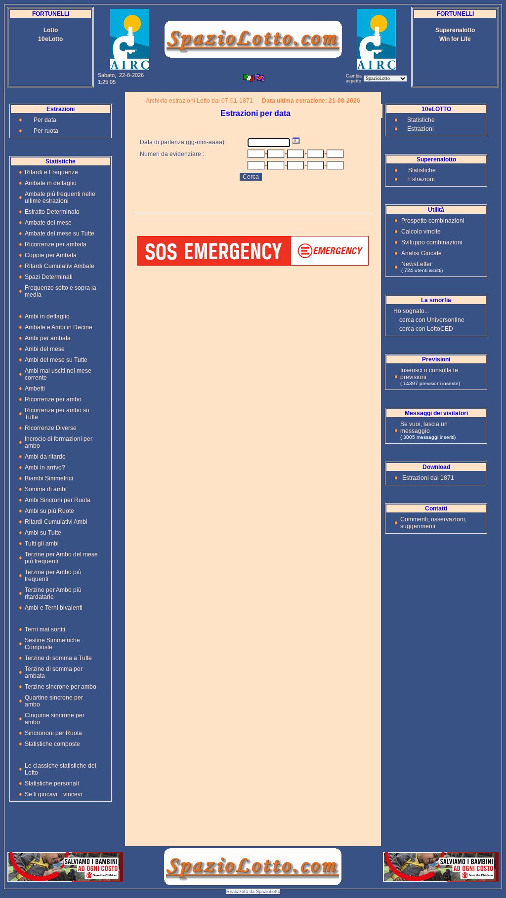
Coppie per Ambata (51, 255)
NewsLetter (416, 264)
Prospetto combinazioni (432, 220)
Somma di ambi (46, 489)
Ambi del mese (45, 349)
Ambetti (35, 388)
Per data (45, 120)
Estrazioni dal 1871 (428, 477)
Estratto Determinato (52, 211)
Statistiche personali (52, 783)
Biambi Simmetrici (49, 478)
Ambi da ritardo (45, 456)
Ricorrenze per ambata (55, 244)
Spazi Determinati (49, 276)
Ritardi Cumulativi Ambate (59, 266)
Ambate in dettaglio (51, 183)
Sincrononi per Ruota (53, 733)
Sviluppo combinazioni (432, 242)
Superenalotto (455, 30)
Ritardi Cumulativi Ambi (56, 521)
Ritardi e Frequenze (51, 172)
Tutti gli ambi (42, 543)
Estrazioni (420, 128)
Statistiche (421, 120)
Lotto (50, 30)
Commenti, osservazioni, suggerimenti (433, 523)
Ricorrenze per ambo (53, 399)
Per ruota (46, 130)
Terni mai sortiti (45, 629)
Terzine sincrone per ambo (60, 686)
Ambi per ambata (48, 338)
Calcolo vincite (421, 231)
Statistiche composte (52, 744)
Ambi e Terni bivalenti (54, 607)
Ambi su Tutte (43, 532)
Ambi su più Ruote (49, 511)
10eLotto (50, 39)
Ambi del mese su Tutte (56, 359)
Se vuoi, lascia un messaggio (424, 427)
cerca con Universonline (431, 319)
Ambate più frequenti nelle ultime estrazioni (60, 197)
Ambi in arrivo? (45, 467)
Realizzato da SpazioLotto (253, 891)
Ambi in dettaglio (47, 316)
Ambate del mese (48, 222)
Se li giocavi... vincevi (53, 794)
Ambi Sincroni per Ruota (57, 500)
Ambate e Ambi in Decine (58, 327)
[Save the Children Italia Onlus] (65, 879)
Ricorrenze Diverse (51, 428)
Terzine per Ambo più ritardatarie (53, 593)
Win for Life (455, 39)
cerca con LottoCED (426, 328)
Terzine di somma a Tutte (58, 658)
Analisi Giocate (421, 253)
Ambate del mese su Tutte (59, 233)
